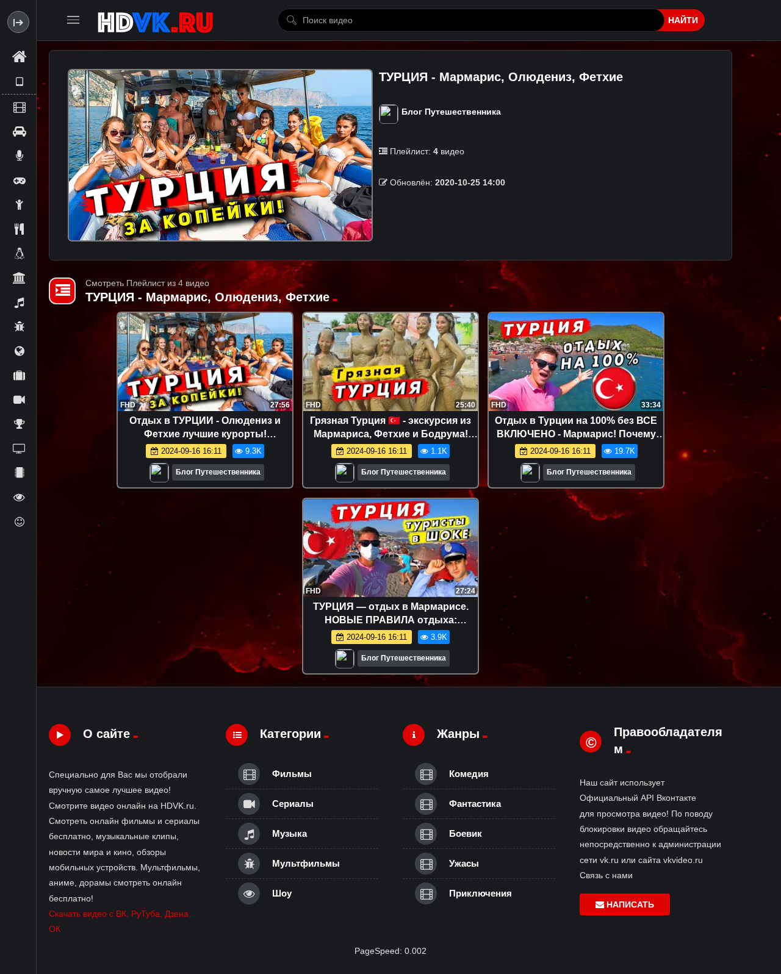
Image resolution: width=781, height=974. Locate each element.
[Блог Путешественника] (159, 475)
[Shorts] (19, 82)
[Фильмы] (19, 107)
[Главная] (19, 57)
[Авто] (19, 131)
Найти (683, 20)
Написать (629, 904)
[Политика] (19, 350)
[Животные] (19, 253)
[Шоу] (19, 497)
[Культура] (19, 277)
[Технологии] (19, 472)
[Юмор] (19, 521)
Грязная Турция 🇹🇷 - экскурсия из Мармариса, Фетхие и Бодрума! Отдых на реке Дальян (390, 433)
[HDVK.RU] (155, 20)
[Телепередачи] (19, 448)
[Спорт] (19, 424)
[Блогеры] (19, 155)
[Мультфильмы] (19, 326)
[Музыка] (19, 302)
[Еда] (19, 229)
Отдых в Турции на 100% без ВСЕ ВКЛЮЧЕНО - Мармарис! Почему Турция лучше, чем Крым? (576, 433)
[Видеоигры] (19, 180)
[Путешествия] (19, 375)
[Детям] (19, 204)
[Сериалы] (19, 399)
